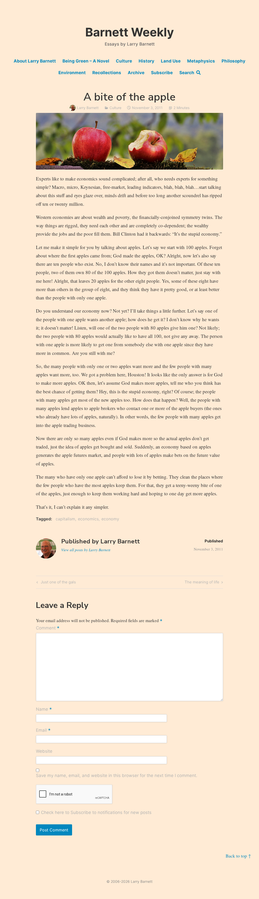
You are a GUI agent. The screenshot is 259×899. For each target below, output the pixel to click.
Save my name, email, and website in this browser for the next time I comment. (116, 775)
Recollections (106, 72)
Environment (72, 72)
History (146, 61)
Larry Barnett (88, 108)
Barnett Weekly (129, 32)
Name (44, 710)
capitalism (65, 518)
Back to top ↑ (238, 856)
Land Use (171, 61)
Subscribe (162, 72)
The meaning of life (202, 582)
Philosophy (233, 61)
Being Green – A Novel (85, 61)
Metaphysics (201, 61)
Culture (124, 61)
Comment (47, 628)
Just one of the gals (57, 582)
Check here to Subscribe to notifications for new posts (96, 812)
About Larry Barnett (35, 61)
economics (88, 518)
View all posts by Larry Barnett (85, 549)
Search (187, 72)
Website (44, 751)
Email (43, 731)
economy (110, 518)
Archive (136, 72)
